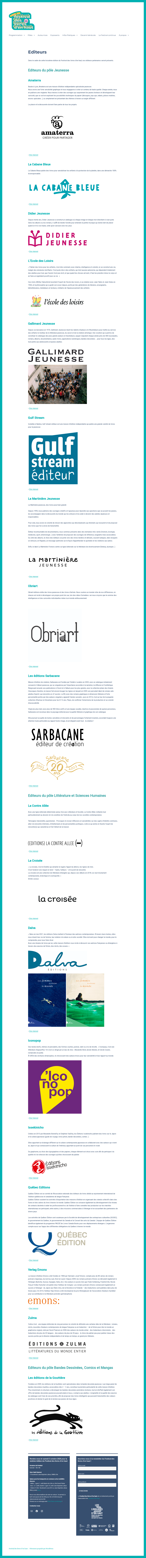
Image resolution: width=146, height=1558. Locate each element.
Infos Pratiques (68, 35)
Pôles (30, 35)
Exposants (54, 35)
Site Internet (33, 1118)
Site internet (33, 155)
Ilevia (39, 1490)
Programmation (15, 35)
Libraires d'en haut (94, 1498)
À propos (122, 35)
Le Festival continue (107, 35)
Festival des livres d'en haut (18, 1549)
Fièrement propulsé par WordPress (41, 1549)
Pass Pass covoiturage (55, 1501)
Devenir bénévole (88, 35)
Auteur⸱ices (42, 35)
